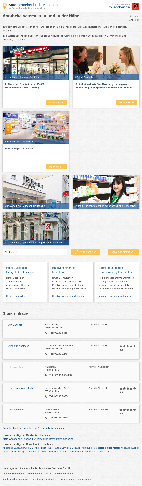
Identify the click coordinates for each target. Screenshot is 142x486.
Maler (6, 451)
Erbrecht (66, 451)
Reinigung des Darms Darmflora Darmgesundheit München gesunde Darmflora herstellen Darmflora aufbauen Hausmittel (116, 283)
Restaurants (55, 438)
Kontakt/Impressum (13, 473)
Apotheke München (54, 428)
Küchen (135, 447)
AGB (48, 473)
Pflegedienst (25, 451)
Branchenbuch (11, 428)
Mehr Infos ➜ (56, 102)
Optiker (13, 451)
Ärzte (5, 438)
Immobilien (42, 438)
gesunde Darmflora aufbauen (115, 296)
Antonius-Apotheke (18, 345)
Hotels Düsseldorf (16, 296)
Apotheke (8, 447)
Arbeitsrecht (54, 451)
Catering (34, 447)
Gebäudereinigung (82, 447)
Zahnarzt (109, 451)
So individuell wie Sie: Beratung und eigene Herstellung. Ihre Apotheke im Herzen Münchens (103, 86)
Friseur (43, 447)
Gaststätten (54, 447)
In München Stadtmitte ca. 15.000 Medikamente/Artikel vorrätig (25, 86)
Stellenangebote (64, 473)
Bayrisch (66, 447)
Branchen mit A (31, 428)
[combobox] (4, 252)
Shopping (68, 438)
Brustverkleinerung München (68, 296)
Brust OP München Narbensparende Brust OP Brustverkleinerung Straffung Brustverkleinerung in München (69, 283)
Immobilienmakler (102, 447)
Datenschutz (35, 473)
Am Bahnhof (15, 324)
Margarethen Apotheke (21, 388)
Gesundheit (15, 438)
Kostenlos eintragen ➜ (123, 251)
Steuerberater (96, 451)
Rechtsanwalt (39, 451)
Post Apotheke (16, 409)
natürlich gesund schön (19, 148)
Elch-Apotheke (16, 367)
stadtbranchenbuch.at (45, 479)
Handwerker (29, 438)
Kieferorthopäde (121, 447)
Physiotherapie (80, 451)
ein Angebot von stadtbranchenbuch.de (26, 8)
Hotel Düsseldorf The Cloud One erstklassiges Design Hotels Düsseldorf (17, 283)
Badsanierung (21, 447)
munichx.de (67, 479)
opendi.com (84, 479)
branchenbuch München (33, 5)
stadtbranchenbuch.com (16, 479)
